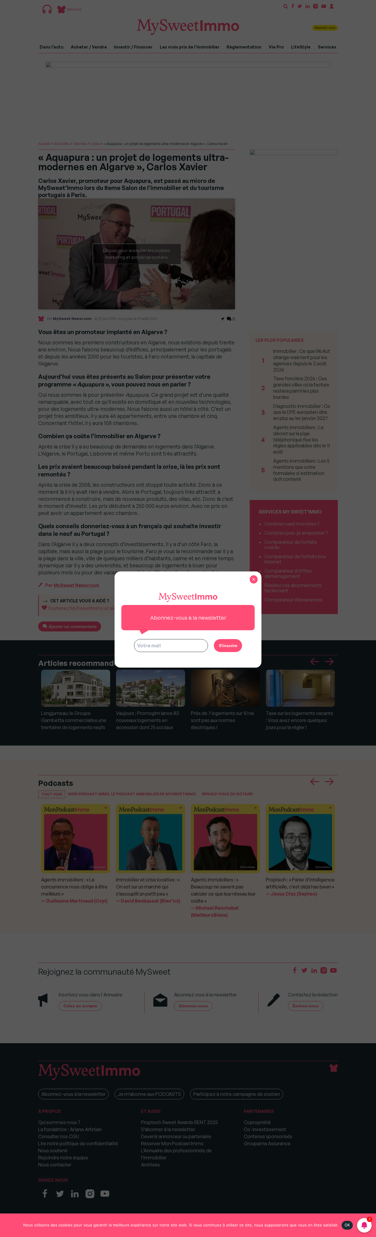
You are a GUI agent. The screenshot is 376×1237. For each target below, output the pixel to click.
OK (347, 1225)
